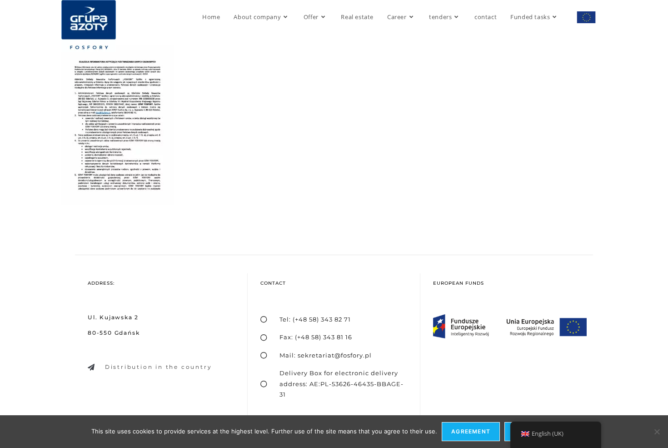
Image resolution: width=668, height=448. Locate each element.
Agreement (470, 431)
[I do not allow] (656, 431)
